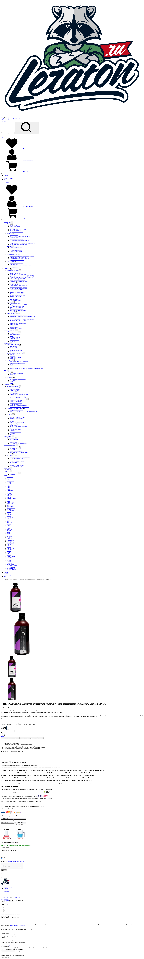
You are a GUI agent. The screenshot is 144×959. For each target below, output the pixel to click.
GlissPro (9, 544)
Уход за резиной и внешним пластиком (20, 236)
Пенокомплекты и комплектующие (19, 394)
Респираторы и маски (15, 357)
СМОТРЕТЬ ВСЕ (11, 569)
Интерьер (9, 246)
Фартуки (12, 354)
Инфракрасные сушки (15, 429)
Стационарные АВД (15, 387)
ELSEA (8, 521)
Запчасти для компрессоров (17, 422)
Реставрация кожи (14, 253)
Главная (6, 175)
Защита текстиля (14, 324)
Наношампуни (13, 228)
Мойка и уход (7, 222)
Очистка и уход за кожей (16, 251)
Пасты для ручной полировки (17, 280)
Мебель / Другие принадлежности (18, 426)
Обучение (6, 182)
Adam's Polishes (10, 481)
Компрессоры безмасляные (16, 418)
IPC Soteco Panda (11, 568)
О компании (7, 889)
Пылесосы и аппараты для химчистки (16, 398)
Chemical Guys (10, 506)
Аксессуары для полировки (17, 306)
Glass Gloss (9, 541)
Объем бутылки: (5, 822)
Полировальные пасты (12, 270)
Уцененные (9, 469)
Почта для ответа (5, 933)
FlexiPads (9, 533)
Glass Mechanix (10, 543)
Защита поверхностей (9, 311)
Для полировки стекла (15, 300)
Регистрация (30, 160)
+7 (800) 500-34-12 (15, 118)
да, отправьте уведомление (7, 945)
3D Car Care (10, 477)
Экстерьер (9, 233)
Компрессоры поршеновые (16, 419)
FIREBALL (9, 530)
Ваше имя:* (4, 852)
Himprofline (9, 557)
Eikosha (8, 520)
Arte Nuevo (9, 485)
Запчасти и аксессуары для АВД (18, 397)
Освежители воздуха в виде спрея (18, 257)
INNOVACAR (10, 564)
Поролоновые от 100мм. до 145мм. (18, 287)
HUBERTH (9, 561)
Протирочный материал (13, 344)
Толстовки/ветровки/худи (16, 373)
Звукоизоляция (13, 442)
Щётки (11, 365)
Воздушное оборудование (16, 423)
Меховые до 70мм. (14, 291)
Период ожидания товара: (7, 936)
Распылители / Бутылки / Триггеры (19, 361)
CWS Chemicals (10, 510)
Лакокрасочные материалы (16, 263)
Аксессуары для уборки (16, 466)
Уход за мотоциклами (15, 230)
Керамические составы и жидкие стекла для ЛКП (22, 319)
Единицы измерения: (19, 822)
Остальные (12, 297)
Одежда (9, 371)
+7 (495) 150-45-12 (5, 118)
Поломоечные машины (15, 432)
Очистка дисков (14, 237)
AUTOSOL (9, 493)
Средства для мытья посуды (17, 465)
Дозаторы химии (14, 393)
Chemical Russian (11, 508)
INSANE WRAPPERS (12, 565)
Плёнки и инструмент (9, 330)
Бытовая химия (7, 453)
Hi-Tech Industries (11, 556)
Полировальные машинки (16, 410)
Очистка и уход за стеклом (16, 250)
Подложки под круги (15, 303)
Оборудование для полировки (14, 408)
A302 (8, 479)
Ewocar (8, 528)
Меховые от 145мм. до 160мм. (17, 295)
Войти (25, 160)
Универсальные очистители (17, 459)
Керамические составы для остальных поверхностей (23, 325)
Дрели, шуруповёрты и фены (17, 417)
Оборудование (7, 384)
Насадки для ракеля (15, 337)
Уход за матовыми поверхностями (18, 244)
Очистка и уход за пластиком (17, 248)
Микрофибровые (14, 299)
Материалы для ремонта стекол (18, 310)
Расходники (7, 343)
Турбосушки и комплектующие (18, 415)
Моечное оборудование (13, 386)
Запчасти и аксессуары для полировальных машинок (23, 411)
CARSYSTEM (10, 502)
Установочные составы (15, 334)
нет (15, 945)
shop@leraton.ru (4, 899)
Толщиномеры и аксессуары (17, 412)
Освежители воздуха (12, 254)
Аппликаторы (13, 348)
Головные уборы (14, 376)
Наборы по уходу (14, 264)
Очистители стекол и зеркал (17, 461)
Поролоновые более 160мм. (17, 289)
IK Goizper (9, 563)
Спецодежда (13, 358)
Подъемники (13, 430)
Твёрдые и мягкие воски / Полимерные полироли (22, 316)
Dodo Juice (9, 514)
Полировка (7, 268)
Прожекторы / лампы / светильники (19, 428)
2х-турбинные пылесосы (16, 401)
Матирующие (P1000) (15, 273)
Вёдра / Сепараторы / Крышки (17, 363)
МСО (11, 434)
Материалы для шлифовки (16, 309)
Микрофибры (13, 346)
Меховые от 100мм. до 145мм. (17, 293)
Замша (11, 351)
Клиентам (6, 176)
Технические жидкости (9, 445)
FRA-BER (9, 536)
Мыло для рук (13, 462)
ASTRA (9, 486)
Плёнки (12, 333)
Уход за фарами (13, 241)
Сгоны (11, 367)
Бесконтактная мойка (15, 226)
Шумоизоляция (7, 436)
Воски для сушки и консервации (18, 229)
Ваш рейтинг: (4, 857)
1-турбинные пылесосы (16, 400)
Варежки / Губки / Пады (16, 350)
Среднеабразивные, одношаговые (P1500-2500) (22, 276)
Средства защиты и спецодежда (15, 353)
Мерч (5, 370)
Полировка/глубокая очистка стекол (19, 281)
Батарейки (12, 433)
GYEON (9, 551)
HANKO (9, 552)
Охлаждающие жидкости (16, 451)
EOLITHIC (9, 522)
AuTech (8, 489)
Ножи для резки (14, 338)
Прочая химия (10, 261)
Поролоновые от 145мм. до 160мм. (18, 288)
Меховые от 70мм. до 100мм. (17, 292)
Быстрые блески (14, 327)
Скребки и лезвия (14, 340)
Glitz (8, 545)
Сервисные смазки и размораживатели (19, 452)
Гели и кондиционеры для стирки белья (20, 457)
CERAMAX (10, 504)
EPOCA (9, 524)
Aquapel (9, 483)
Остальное (9, 302)
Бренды (6, 475)
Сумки (11, 383)
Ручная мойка (13, 225)
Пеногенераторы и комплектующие (19, 395)
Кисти (11, 364)
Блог (5, 179)
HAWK (8, 553)
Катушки (12, 421)
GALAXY (9, 539)
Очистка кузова (14, 235)
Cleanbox (9, 509)
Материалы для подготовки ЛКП (18, 305)
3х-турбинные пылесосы (16, 403)
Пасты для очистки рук (16, 267)
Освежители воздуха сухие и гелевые (19, 258)
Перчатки (12, 356)
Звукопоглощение (14, 440)
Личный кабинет (8, 887)
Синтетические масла (15, 448)
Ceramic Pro (10, 505)
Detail (8, 513)
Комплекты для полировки (16, 307)
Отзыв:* (3, 856)
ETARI (8, 525)
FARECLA (9, 529)
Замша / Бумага (13, 347)
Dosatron (9, 516)
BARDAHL (10, 494)
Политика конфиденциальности (18, 925)
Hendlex (9, 555)
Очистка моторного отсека (16, 239)
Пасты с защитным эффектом (17, 278)
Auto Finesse (10, 490)
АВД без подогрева (15, 389)
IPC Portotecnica (11, 567)
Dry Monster (10, 517)
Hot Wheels (9, 560)
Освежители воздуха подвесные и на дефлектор (22, 256)
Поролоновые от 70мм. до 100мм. (18, 285)
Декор (11, 381)
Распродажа (7, 468)
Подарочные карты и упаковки (18, 379)
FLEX (8, 532)
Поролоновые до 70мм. (16, 284)
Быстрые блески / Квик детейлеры (18, 315)
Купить (2, 736)
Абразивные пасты (14, 271)
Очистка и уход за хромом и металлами (20, 240)
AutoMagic (9, 491)
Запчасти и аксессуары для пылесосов (19, 407)
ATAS (8, 487)
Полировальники (11, 282)
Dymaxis (9, 518)
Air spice (9, 482)
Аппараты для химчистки (16, 404)
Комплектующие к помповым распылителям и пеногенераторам (26, 368)
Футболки (12, 374)
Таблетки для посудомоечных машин (19, 463)
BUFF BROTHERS (11, 498)
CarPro (8, 501)
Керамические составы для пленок (18, 320)
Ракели (11, 336)
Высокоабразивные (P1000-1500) (18, 274)
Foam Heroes (10, 534)
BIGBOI (9, 495)
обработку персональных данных (15, 861)
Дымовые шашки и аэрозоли (17, 260)
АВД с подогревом (14, 390)
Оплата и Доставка (8, 178)
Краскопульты (13, 425)
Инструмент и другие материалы (18, 443)
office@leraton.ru (5, 900)
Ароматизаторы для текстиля (17, 458)
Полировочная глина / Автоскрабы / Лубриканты (22, 243)
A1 (7, 478)
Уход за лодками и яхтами (16, 232)
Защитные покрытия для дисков (18, 323)
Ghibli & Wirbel (10, 540)
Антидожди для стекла (15, 321)
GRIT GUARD (10, 548)
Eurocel (8, 526)
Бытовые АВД (13, 391)
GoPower (9, 547)
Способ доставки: (19, 951)
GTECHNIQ (10, 549)
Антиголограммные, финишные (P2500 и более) (22, 277)
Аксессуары (13, 380)
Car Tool (9, 500)
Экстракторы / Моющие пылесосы (18, 405)
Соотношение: (4, 818)
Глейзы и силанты (14, 317)
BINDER (9, 497)
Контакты (6, 180)
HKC (8, 559)
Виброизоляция (14, 439)
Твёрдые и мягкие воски (16, 328)
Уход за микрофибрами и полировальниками (21, 265)
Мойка (8, 223)
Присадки (12, 449)
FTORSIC (9, 537)
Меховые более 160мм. (15, 296)
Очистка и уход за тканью (16, 247)
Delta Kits (9, 512)
